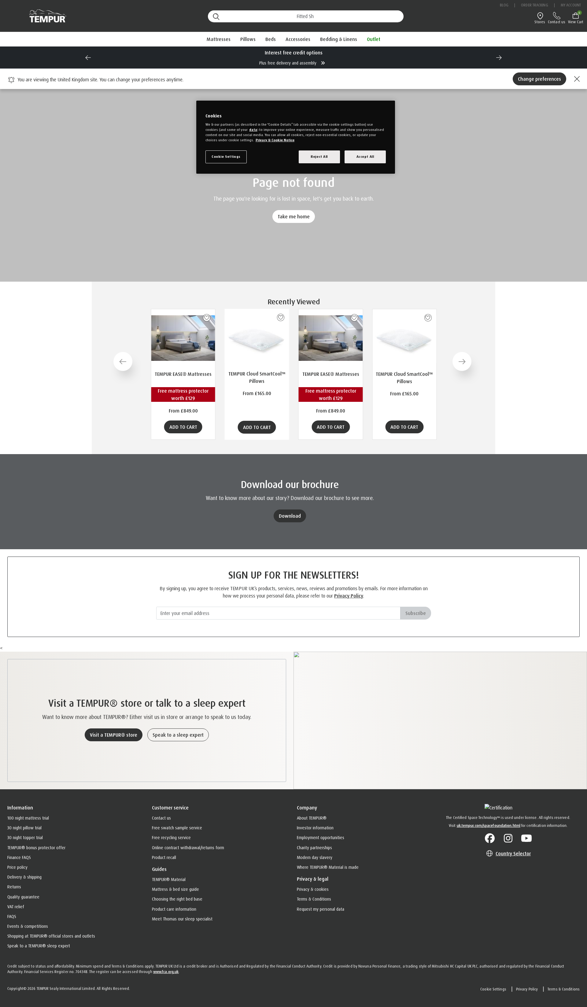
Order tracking (534, 5)
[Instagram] (508, 838)
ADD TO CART (183, 427)
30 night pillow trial (24, 827)
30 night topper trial (25, 837)
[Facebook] (489, 838)
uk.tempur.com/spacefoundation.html (488, 825)
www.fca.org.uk (166, 971)
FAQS (11, 916)
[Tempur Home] (44, 16)
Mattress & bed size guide (175, 889)
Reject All (319, 156)
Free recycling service (171, 837)
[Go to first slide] (499, 57)
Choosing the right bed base (177, 898)
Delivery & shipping (24, 876)
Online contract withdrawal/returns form (188, 847)
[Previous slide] (88, 57)
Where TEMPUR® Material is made (328, 867)
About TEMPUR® (312, 817)
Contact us (161, 817)
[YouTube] (526, 838)
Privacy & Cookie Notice (275, 140)
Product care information (174, 909)
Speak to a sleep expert (178, 735)
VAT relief (15, 906)
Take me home (294, 216)
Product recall (164, 857)
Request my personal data (320, 909)
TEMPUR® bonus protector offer (36, 847)
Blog (504, 5)
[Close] (576, 78)
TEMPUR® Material (169, 879)
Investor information (315, 827)
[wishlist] (207, 318)
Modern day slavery (314, 857)
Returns (14, 886)
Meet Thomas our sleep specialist (182, 918)
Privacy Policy (348, 596)
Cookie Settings (493, 989)
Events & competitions (27, 926)
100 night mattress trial (28, 817)
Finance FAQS (19, 857)
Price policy (17, 867)
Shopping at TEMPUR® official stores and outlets (51, 936)
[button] (218, 39)
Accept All (365, 156)
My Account (571, 5)
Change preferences (539, 79)
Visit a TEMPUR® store (113, 735)
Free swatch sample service (177, 827)
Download (290, 516)
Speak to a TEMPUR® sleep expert (38, 945)
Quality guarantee (23, 896)
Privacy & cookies (313, 889)
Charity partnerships (314, 847)
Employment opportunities (320, 837)
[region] (295, 137)
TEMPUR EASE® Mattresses (183, 374)
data (253, 130)
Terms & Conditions (314, 898)
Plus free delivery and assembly (288, 62)
